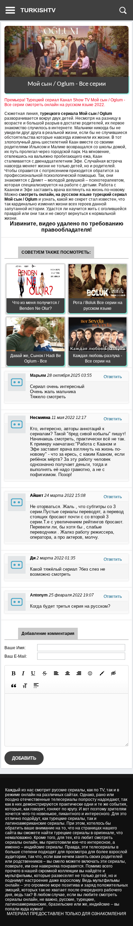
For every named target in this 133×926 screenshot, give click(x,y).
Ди (32, 558)
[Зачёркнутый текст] (44, 673)
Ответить (113, 376)
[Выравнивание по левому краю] (56, 673)
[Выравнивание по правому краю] (79, 673)
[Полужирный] (13, 673)
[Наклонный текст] (23, 673)
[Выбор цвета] (102, 673)
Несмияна (40, 417)
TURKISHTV (38, 10)
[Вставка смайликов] (90, 673)
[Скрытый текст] (113, 673)
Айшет (36, 495)
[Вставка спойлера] (36, 685)
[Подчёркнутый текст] (33, 673)
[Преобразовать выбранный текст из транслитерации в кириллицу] (25, 685)
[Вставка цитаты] (13, 685)
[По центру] (67, 673)
